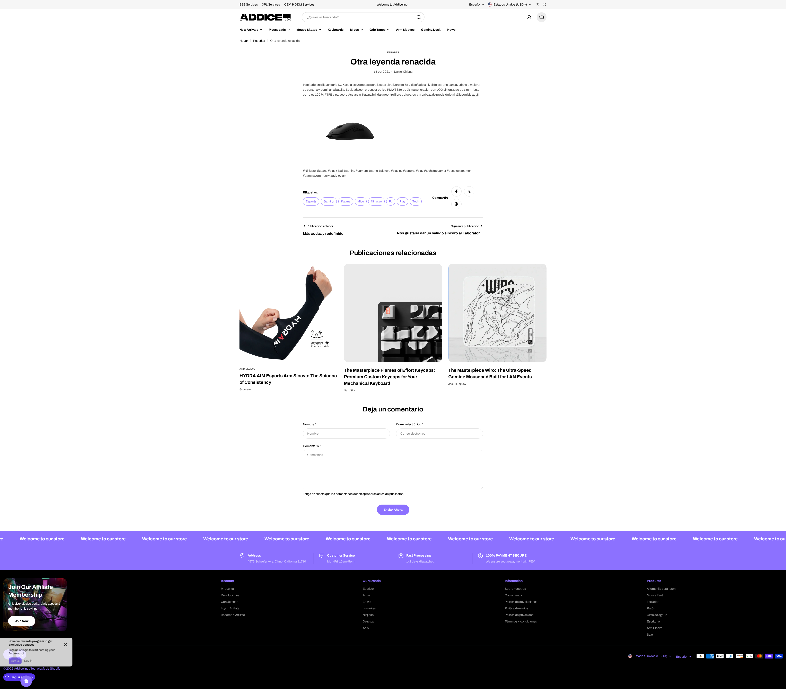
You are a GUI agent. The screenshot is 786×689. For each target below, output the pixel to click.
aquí (475, 94)
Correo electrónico (409, 424)
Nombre (309, 424)
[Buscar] (418, 17)
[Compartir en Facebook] (456, 191)
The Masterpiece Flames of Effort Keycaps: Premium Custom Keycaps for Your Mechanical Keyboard (389, 377)
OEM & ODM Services (299, 4)
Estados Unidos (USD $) (510, 4)
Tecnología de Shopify (45, 668)
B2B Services (248, 4)
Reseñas (259, 40)
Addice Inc (21, 668)
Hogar (243, 40)
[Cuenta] (529, 17)
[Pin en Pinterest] (456, 204)
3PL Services (271, 4)
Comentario (312, 446)
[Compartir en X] (469, 191)
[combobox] (363, 17)
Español (474, 4)
